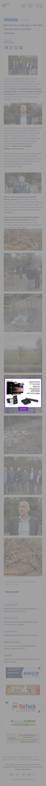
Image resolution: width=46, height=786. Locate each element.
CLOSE (23, 409)
